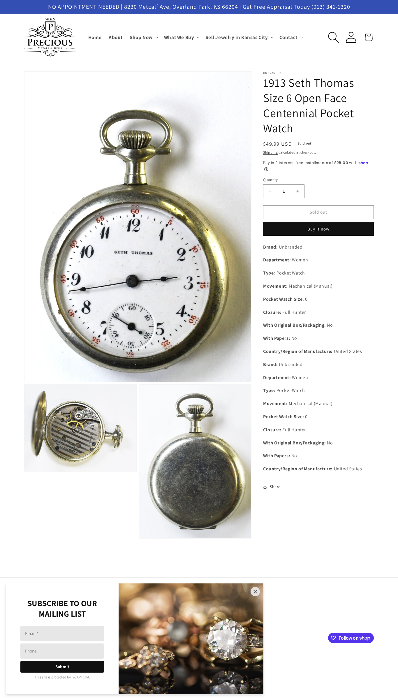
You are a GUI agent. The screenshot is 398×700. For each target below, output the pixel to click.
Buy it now (318, 229)
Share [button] (275, 486)
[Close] (255, 591)
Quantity (270, 179)
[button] (143, 37)
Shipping (270, 152)
